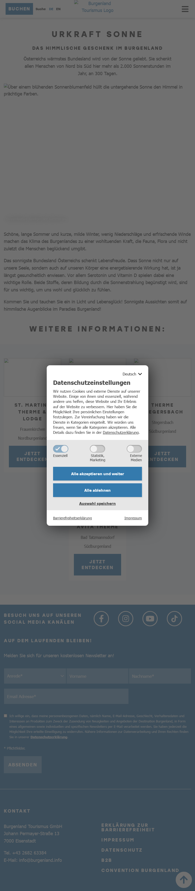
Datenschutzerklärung (121, 432)
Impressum (133, 518)
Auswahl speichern (97, 503)
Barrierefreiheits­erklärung (72, 518)
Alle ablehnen (97, 490)
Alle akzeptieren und (97, 473)
